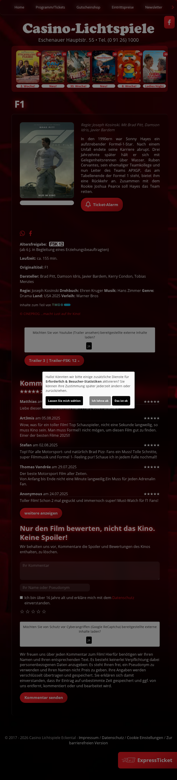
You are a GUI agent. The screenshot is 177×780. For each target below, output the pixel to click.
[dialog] (88, 390)
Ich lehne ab (100, 401)
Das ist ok (121, 401)
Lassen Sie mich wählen (64, 401)
